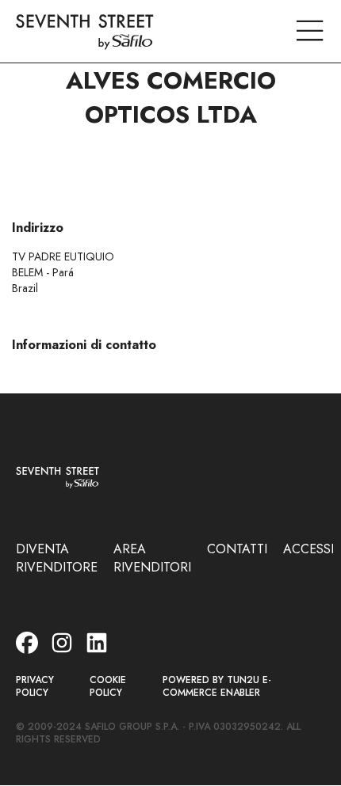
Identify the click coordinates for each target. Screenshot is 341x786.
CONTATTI (237, 549)
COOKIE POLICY (108, 687)
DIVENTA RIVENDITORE (57, 558)
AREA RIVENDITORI (152, 558)
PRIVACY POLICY (35, 687)
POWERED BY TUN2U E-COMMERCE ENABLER (217, 687)
